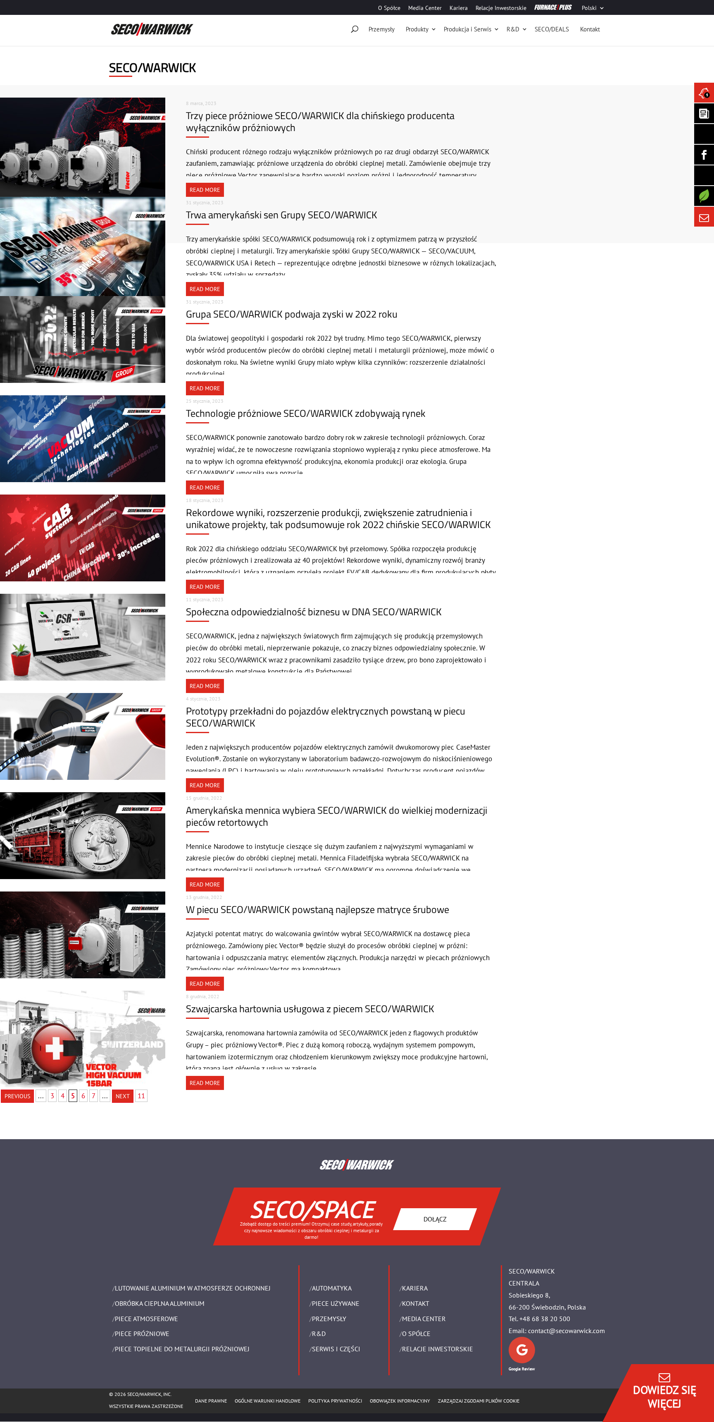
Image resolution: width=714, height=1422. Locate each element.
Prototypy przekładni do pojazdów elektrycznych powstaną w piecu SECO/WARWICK (325, 716)
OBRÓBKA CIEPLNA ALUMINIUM (160, 1303)
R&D (513, 29)
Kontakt (590, 29)
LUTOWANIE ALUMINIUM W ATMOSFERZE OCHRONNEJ (193, 1288)
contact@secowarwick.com (566, 1330)
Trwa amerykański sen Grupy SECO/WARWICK (281, 214)
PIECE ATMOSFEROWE (146, 1318)
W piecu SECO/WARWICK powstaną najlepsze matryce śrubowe (317, 909)
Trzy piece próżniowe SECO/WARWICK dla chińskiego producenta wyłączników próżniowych (320, 121)
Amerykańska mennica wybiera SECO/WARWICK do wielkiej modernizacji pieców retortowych (336, 816)
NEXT (123, 1096)
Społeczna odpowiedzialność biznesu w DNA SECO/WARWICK (314, 611)
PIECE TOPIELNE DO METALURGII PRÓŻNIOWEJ (182, 1349)
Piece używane (335, 1303)
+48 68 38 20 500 (544, 1318)
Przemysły (382, 29)
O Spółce (389, 8)
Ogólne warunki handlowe (267, 1401)
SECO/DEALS (552, 29)
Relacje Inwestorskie (501, 8)
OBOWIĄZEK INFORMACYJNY (400, 1401)
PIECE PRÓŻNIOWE (142, 1333)
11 (141, 1095)
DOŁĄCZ (435, 1218)
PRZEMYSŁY (329, 1318)
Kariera (459, 8)
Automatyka (332, 1288)
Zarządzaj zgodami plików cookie (478, 1401)
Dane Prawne (211, 1401)
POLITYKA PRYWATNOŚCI (335, 1401)
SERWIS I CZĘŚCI (336, 1349)
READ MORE (205, 190)
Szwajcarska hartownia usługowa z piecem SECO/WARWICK (310, 1008)
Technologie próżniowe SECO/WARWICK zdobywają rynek (306, 413)
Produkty (417, 29)
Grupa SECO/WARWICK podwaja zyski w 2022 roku (291, 313)
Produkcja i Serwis (467, 29)
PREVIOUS (17, 1096)
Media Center (425, 8)
